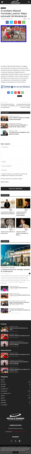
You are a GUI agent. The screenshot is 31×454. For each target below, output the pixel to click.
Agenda (2, 379)
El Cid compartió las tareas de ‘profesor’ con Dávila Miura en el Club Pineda (8, 106)
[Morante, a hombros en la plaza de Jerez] (4, 336)
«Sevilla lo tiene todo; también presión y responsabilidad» (21, 214)
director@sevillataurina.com (19, 431)
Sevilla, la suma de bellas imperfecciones (19, 295)
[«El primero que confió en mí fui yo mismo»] (8, 223)
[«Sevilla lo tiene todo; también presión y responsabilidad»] (23, 203)
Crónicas (3, 382)
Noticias (3, 395)
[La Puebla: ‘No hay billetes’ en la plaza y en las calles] (4, 311)
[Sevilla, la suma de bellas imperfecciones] (4, 296)
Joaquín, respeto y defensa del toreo (18, 287)
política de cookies (4, 450)
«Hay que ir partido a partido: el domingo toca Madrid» (22, 233)
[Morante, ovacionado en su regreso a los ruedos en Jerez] (4, 370)
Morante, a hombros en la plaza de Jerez (19, 335)
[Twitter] (19, 441)
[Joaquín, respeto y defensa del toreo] (4, 288)
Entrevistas (3, 207)
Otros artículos (5, 112)
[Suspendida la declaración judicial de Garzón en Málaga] (4, 344)
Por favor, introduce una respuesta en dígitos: (11, 178)
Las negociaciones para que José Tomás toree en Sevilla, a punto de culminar (23, 106)
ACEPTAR (15, 452)
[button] (29, 2)
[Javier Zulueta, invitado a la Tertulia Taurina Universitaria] (4, 118)
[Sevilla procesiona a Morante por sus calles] (4, 329)
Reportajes (3, 265)
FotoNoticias (3, 8)
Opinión (3, 398)
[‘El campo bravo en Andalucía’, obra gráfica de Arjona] (4, 133)
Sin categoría (4, 404)
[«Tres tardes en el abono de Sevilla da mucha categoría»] (8, 203)
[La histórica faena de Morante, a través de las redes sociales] (4, 125)
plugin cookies (27, 452)
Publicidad (3, 400)
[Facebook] (11, 441)
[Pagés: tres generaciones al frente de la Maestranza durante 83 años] (4, 303)
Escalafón (3, 386)
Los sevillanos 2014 (5, 393)
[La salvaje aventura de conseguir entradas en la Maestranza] (15, 255)
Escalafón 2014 (4, 389)
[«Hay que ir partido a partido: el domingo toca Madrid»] (23, 223)
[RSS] (15, 441)
